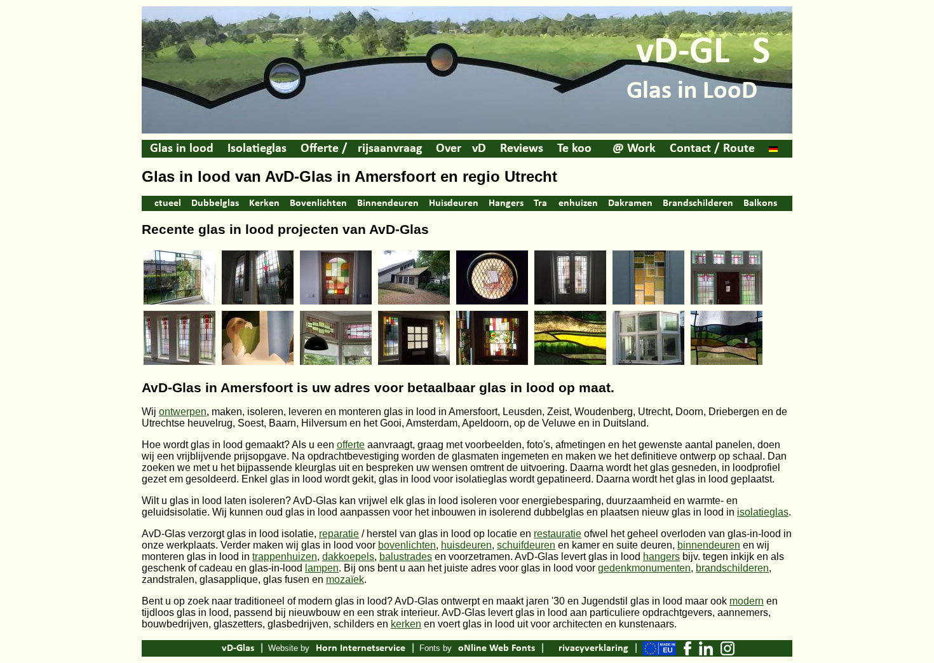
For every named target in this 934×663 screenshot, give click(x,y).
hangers (661, 556)
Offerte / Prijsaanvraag (361, 148)
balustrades (405, 556)
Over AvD (461, 148)
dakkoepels (348, 556)
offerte (351, 444)
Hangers (506, 203)
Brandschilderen (698, 203)
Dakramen (630, 203)
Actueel (164, 203)
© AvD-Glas (201, 648)
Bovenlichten (318, 203)
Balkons (760, 203)
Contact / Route (712, 148)
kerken (406, 624)
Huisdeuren (453, 203)
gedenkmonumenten (644, 568)
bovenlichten (407, 545)
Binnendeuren (388, 203)
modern (746, 601)
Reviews (521, 148)
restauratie (557, 533)
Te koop (578, 148)
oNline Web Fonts (496, 648)
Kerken (264, 203)
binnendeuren (708, 545)
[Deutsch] (773, 148)
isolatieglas (762, 512)
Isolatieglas (257, 148)
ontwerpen (182, 411)
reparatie (339, 533)
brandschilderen (732, 568)
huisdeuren (466, 545)
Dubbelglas (215, 203)
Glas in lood (181, 148)
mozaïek (345, 579)
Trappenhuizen (566, 203)
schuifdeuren (526, 545)
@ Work (634, 148)
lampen (322, 568)
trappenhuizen (284, 556)
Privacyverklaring (590, 648)
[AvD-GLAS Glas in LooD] (467, 131)
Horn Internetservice (360, 648)
